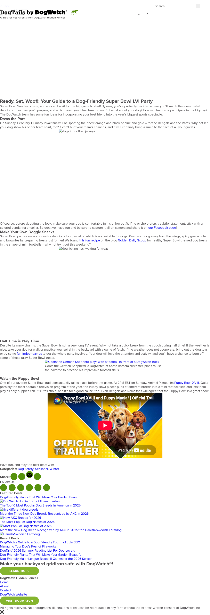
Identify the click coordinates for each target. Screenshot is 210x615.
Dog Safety (25, 469)
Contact (5, 590)
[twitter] (21, 476)
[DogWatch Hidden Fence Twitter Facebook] (12, 487)
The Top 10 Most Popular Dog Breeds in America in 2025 (40, 505)
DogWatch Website (13, 594)
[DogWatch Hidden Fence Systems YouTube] (20, 487)
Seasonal (41, 469)
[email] (29, 474)
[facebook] (13, 476)
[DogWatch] (39, 14)
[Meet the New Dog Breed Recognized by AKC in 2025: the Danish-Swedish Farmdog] (20, 534)
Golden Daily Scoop (132, 240)
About (4, 586)
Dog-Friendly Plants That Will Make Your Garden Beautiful (41, 497)
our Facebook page (162, 228)
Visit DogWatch (19, 600)
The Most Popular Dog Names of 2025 (27, 522)
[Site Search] (143, 15)
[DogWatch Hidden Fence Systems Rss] (29, 487)
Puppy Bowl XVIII (186, 383)
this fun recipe (89, 240)
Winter (54, 469)
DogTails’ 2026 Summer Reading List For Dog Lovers (37, 551)
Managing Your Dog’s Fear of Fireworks (28, 546)
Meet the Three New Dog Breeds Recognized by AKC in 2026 (44, 514)
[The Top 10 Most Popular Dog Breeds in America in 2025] (19, 510)
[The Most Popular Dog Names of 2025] (25, 526)
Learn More (19, 571)
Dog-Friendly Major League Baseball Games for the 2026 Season (46, 559)
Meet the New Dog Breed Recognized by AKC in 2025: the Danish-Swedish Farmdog (61, 530)
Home (4, 582)
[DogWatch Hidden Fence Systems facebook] (3, 487)
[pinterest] (37, 476)
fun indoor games (29, 354)
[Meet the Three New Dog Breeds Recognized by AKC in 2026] (20, 518)
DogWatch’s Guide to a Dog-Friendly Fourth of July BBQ (40, 542)
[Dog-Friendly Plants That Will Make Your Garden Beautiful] (30, 501)
